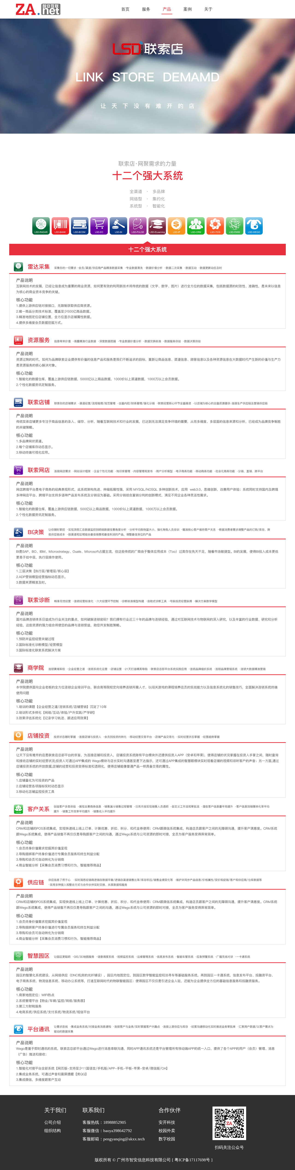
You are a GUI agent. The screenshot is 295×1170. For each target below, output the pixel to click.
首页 (125, 9)
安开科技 (167, 1122)
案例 (187, 9)
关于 (208, 9)
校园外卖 (167, 1130)
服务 (146, 9)
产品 (167, 9)
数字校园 (167, 1139)
